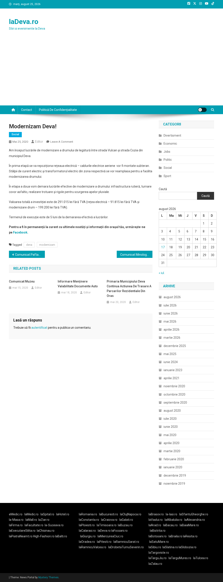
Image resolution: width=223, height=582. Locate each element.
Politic (168, 159)
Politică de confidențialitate (58, 110)
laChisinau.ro (45, 530)
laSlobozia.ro (187, 547)
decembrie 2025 (175, 346)
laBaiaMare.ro (189, 525)
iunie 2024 (171, 362)
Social (15, 134)
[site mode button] (202, 110)
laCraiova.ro (109, 519)
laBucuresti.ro (108, 514)
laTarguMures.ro (180, 558)
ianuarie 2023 (173, 370)
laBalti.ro (61, 536)
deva (29, 244)
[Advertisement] (111, 72)
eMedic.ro (15, 514)
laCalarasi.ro (87, 530)
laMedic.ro (31, 514)
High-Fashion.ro (43, 536)
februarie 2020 (174, 459)
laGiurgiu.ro (89, 536)
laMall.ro (31, 519)
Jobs (167, 151)
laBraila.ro (175, 536)
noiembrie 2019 (174, 483)
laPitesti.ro (104, 541)
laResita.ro (190, 536)
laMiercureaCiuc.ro (110, 536)
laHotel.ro (62, 514)
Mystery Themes (48, 577)
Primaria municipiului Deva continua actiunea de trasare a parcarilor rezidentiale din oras (129, 289)
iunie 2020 (171, 426)
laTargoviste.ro (159, 552)
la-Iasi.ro (171, 514)
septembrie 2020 (175, 402)
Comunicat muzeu (22, 281)
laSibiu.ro (155, 547)
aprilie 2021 (171, 378)
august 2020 (172, 410)
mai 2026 (170, 321)
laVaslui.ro (157, 519)
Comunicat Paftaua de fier (30, 254)
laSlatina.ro (170, 547)
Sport (167, 176)
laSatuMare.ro (159, 541)
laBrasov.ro (156, 514)
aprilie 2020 (171, 443)
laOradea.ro (87, 541)
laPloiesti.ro (87, 525)
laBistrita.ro (158, 530)
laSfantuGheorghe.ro (193, 514)
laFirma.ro (16, 525)
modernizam (47, 244)
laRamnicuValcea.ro (92, 547)
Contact (26, 110)
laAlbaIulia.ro (173, 519)
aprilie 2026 (171, 329)
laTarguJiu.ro (159, 558)
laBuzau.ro (125, 525)
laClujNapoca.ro (130, 514)
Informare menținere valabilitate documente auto (78, 284)
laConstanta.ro (89, 519)
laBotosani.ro (158, 536)
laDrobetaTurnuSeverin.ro (126, 547)
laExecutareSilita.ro (22, 530)
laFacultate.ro (34, 525)
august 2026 (172, 297)
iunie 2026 (171, 313)
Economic (170, 143)
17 (163, 247)
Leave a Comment (61, 141)
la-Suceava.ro (54, 525)
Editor (39, 141)
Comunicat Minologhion (136, 254)
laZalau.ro (155, 563)
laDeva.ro (23, 21)
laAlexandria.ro (194, 519)
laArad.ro (155, 525)
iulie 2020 (170, 418)
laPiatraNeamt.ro (20, 536)
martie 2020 (172, 451)
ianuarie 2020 (173, 467)
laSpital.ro (47, 514)
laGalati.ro (126, 519)
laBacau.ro (170, 525)
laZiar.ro (43, 519)
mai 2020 (170, 435)
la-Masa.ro (16, 519)
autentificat (39, 327)
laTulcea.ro (200, 558)
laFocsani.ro (119, 530)
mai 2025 (170, 354)
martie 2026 (172, 337)
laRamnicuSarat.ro (126, 541)
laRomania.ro (88, 514)
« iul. (162, 273)
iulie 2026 (170, 305)
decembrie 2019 (175, 475)
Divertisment (172, 135)
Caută (163, 189)
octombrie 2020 (174, 394)
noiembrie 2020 (174, 386)
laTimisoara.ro (107, 525)
